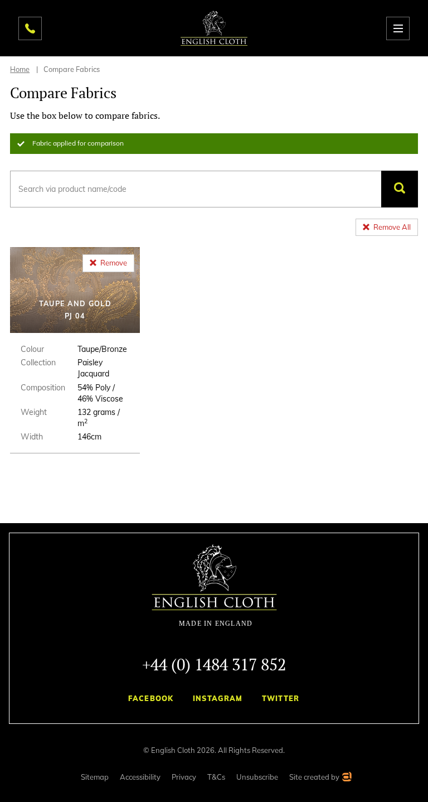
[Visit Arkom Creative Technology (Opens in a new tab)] (346, 778)
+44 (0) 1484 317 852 (214, 664)
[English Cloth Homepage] (214, 585)
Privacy (184, 776)
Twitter (281, 698)
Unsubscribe (257, 776)
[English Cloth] (214, 28)
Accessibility (140, 776)
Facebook (150, 698)
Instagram (218, 698)
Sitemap (95, 776)
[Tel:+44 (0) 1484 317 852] (30, 28)
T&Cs (216, 776)
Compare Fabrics (71, 69)
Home (20, 69)
